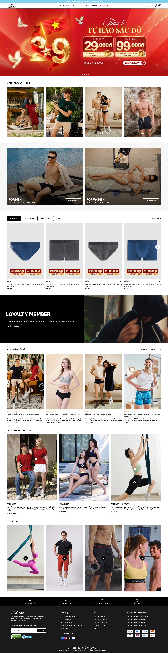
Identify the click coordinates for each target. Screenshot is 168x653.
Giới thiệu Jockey (66, 619)
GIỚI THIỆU (65, 613)
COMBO (94, 6)
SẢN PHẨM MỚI (64, 6)
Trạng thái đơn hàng (100, 625)
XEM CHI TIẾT (11, 513)
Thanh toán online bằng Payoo (136, 619)
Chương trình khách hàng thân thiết (72, 625)
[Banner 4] (84, 42)
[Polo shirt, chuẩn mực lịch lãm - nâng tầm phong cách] (25, 382)
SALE (87, 6)
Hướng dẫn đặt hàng (100, 622)
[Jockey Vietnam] (18, 612)
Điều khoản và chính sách (102, 616)
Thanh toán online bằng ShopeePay (138, 625)
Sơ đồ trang (64, 628)
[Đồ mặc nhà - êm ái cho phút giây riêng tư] (103, 382)
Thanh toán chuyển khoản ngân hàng (138, 616)
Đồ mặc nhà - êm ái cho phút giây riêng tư (98, 414)
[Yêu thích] (43, 281)
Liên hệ (96, 628)
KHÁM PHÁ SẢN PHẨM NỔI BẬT (150, 349)
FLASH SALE (104, 6)
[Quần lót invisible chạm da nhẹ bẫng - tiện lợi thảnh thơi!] (64, 382)
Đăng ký (41, 630)
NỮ (80, 6)
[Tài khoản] (152, 6)
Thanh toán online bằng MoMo (136, 622)
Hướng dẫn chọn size (100, 619)
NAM (73, 6)
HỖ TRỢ (97, 613)
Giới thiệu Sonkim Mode (68, 616)
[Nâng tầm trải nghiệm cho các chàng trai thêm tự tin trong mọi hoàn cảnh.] (142, 382)
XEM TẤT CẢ (155, 218)
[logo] (11, 5)
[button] (79, 74)
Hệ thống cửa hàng (66, 622)
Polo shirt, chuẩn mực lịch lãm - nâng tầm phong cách (23, 414)
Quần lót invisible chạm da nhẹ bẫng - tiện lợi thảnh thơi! (63, 414)
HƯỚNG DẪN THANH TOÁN (137, 613)
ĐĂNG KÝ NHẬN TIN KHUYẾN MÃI (23, 626)
